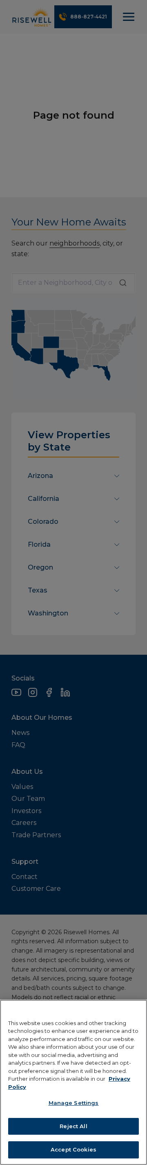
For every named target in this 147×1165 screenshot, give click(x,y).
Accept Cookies (73, 1149)
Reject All (73, 1126)
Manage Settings (74, 1103)
